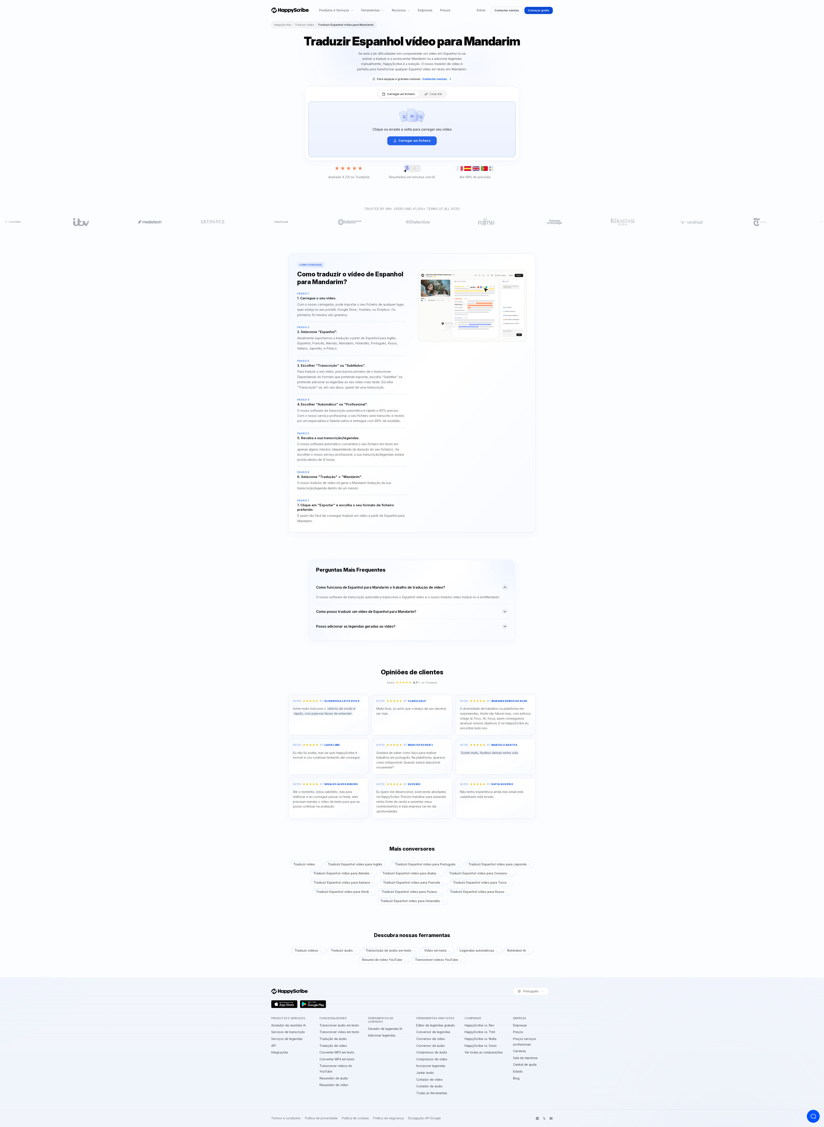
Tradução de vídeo (333, 1045)
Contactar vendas (506, 10)
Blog (516, 1078)
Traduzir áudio (342, 950)
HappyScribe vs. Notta (480, 1039)
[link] (412, 79)
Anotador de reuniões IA (288, 1025)
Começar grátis (538, 10)
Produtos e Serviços (334, 10)
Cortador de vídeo (429, 1079)
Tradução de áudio (333, 1039)
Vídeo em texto (435, 950)
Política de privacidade (321, 1118)
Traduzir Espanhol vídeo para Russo (477, 891)
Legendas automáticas (477, 950)
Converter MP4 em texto (337, 1059)
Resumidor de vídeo (334, 1085)
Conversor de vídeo (430, 1039)
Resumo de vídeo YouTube (382, 959)
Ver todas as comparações (484, 1052)
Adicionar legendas (381, 1035)
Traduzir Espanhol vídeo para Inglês (355, 864)
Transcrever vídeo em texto (339, 1032)
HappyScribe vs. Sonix (481, 1045)
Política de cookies (355, 1118)
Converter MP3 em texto (337, 1052)
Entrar (481, 10)
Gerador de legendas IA (385, 1029)
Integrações (279, 1052)
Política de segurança (388, 1118)
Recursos (399, 10)
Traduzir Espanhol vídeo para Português (425, 864)
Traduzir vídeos (306, 950)
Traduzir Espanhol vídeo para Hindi (342, 891)
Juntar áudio (425, 1072)
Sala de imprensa (525, 1058)
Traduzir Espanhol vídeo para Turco (480, 882)
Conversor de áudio (430, 1045)
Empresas (425, 10)
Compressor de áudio (431, 1052)
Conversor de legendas (433, 1032)
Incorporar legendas (430, 1066)
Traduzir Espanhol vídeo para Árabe (409, 873)
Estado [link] (518, 1071)
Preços (445, 10)
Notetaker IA (516, 950)
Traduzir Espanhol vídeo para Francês (411, 882)
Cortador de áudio (429, 1086)
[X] (544, 1118)
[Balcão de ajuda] (813, 1116)
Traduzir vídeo (304, 24)
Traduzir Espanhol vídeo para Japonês (497, 864)
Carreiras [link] (519, 1051)
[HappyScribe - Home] (290, 10)
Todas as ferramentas (431, 1093)
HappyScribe (282, 24)
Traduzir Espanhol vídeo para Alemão (341, 873)
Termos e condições (286, 1118)
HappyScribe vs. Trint (480, 1032)
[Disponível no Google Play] (313, 1004)
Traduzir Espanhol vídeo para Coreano (478, 873)
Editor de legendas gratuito (435, 1025)
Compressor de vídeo (431, 1059)
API (273, 1045)
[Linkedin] (537, 1118)
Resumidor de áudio (334, 1078)
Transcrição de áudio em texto (388, 950)
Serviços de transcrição (288, 1032)
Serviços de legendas (287, 1039)
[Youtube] (551, 1118)
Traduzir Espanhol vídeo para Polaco (409, 891)
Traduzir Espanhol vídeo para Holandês (410, 901)
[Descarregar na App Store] (284, 1004)
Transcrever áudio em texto (339, 1025)
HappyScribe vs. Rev (479, 1025)
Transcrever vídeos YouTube (436, 959)
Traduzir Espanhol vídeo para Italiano (342, 882)
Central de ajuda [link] (524, 1064)
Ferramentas (370, 10)
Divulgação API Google (424, 1118)
